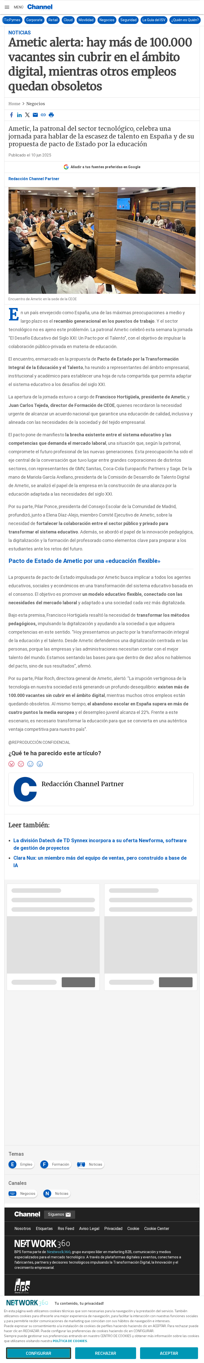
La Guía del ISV (153, 20)
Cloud (67, 20)
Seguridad (128, 20)
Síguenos (56, 1214)
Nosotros (22, 1228)
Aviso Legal (89, 1228)
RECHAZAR (105, 1353)
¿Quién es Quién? (184, 20)
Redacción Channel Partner (33, 179)
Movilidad (85, 20)
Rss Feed (66, 1228)
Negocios (106, 20)
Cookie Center (156, 1228)
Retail (52, 20)
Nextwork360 (58, 1252)
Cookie (133, 1228)
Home (14, 103)
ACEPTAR (169, 1353)
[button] (13, 7)
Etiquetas (44, 1228)
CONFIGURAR (38, 1353)
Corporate (34, 20)
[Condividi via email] (35, 115)
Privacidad (113, 1228)
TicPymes (11, 20)
